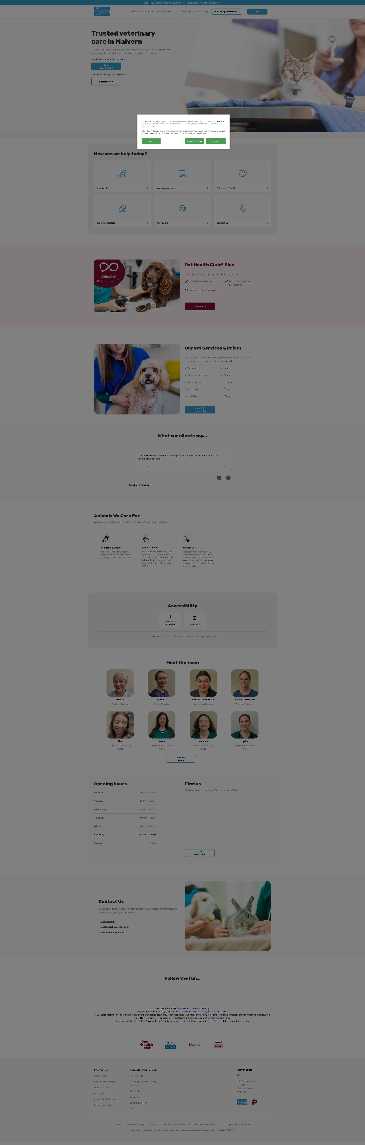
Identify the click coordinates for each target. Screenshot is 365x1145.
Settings (151, 141)
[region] (183, 132)
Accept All (216, 141)
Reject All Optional (194, 141)
